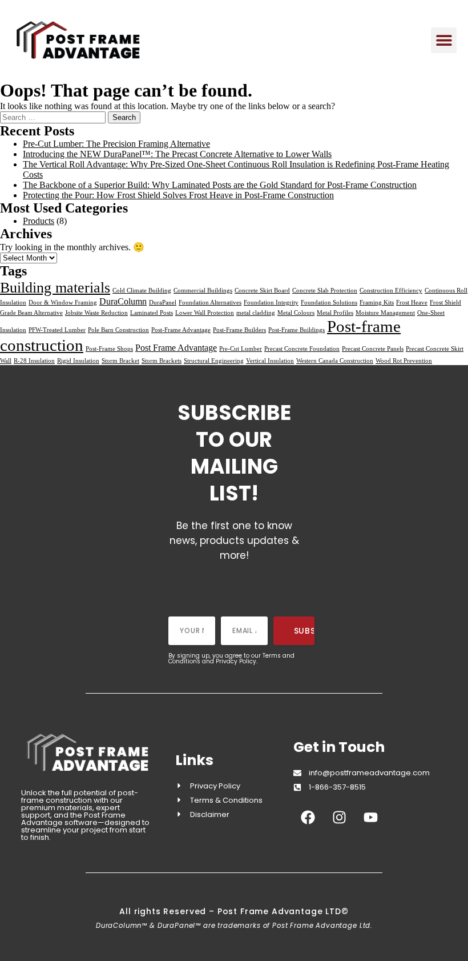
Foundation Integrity (271, 302)
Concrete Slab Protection (324, 290)
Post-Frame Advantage (181, 330)
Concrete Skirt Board (262, 290)
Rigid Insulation (78, 361)
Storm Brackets (161, 361)
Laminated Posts (151, 313)
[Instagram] (339, 817)
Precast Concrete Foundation (302, 349)
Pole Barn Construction (118, 330)
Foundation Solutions (329, 302)
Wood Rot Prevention (404, 361)
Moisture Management (385, 313)
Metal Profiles (335, 313)
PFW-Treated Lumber (57, 330)
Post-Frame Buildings (296, 330)
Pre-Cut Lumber (240, 349)
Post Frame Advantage (176, 348)
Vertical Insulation (270, 361)
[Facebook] (307, 817)
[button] (444, 40)
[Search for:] (54, 117)
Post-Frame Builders (239, 330)
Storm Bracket (120, 361)
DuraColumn (123, 301)
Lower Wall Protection (204, 313)
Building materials (55, 287)
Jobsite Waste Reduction (96, 313)
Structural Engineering (214, 361)
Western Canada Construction (334, 361)
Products (38, 221)
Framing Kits (377, 302)
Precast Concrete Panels (373, 349)
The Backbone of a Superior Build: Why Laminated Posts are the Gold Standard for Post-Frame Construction (220, 185)
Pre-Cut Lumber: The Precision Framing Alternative (116, 144)
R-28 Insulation (34, 361)
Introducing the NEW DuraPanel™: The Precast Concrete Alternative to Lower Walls (177, 154)
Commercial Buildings (203, 290)
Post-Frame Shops (109, 349)
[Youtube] (370, 817)
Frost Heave (411, 302)
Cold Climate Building (141, 290)
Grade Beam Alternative (31, 313)
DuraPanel (162, 302)
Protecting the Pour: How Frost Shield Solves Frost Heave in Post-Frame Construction (178, 195)
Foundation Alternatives (210, 302)
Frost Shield (445, 302)
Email (240, 606)
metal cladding (255, 313)
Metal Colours (295, 313)
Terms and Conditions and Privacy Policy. (231, 658)
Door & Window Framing (63, 302)
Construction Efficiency (391, 290)
